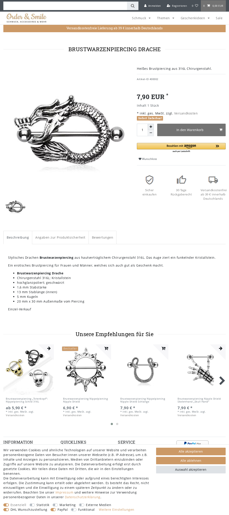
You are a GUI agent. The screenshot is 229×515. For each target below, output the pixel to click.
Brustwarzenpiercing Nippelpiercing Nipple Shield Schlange (142, 400)
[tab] (17, 237)
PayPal (62, 509)
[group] (28, 369)
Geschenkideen (193, 18)
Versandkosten (185, 113)
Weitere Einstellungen (116, 509)
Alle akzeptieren (191, 451)
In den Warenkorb (190, 130)
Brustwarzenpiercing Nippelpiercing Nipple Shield (85, 400)
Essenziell (18, 505)
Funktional (86, 509)
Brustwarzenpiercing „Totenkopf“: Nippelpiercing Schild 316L (27, 400)
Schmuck (139, 18)
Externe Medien (98, 505)
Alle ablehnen (190, 460)
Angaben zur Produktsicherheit (60, 237)
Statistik (42, 505)
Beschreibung (18, 237)
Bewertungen (102, 237)
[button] (181, 148)
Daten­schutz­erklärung (82, 497)
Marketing (67, 505)
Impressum (64, 492)
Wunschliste (149, 159)
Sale (219, 18)
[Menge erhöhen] (151, 127)
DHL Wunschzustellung (29, 509)
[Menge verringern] (151, 133)
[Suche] (132, 6)
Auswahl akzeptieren (190, 469)
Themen (164, 18)
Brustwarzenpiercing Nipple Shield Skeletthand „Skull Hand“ (199, 400)
